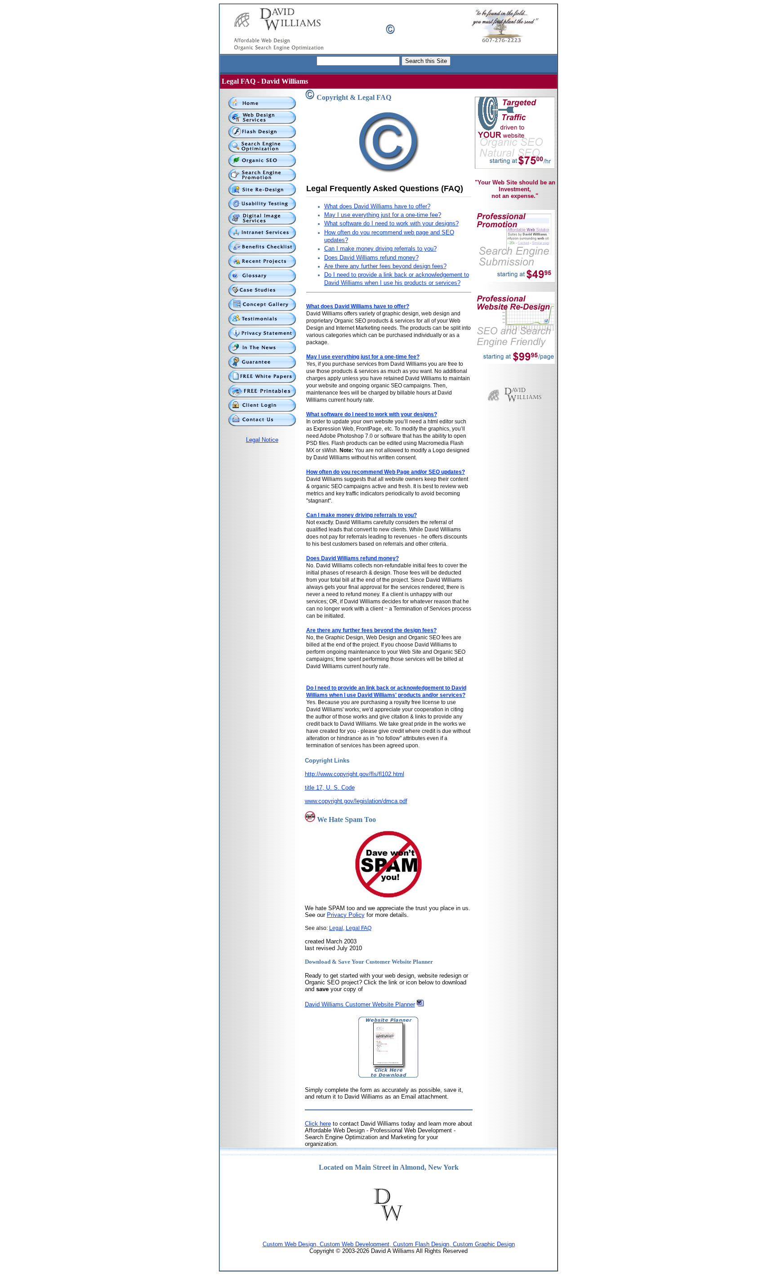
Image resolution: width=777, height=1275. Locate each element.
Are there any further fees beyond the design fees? (371, 630)
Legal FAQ (358, 928)
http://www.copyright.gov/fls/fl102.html (354, 774)
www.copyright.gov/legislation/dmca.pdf (356, 801)
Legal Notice (262, 439)
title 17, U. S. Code (330, 787)
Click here (318, 1123)
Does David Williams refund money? (371, 257)
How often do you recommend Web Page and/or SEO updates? (385, 472)
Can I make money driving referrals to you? (380, 248)
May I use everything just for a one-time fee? (382, 214)
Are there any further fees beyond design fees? (385, 266)
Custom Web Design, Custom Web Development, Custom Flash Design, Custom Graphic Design (389, 1244)
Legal (336, 928)
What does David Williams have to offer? (377, 206)
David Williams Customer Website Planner (360, 1004)
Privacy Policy (346, 914)
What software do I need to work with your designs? (391, 223)
